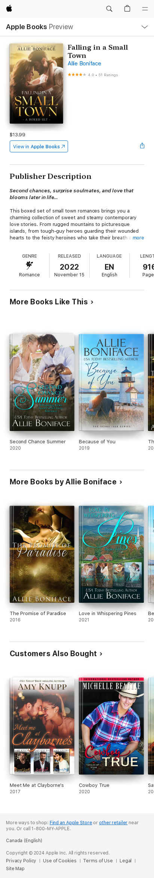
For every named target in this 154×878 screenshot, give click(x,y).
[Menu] (145, 9)
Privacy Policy (21, 860)
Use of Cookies (59, 860)
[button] (109, 9)
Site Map (15, 868)
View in (36, 146)
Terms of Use (98, 860)
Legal (126, 860)
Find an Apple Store (71, 822)
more (139, 238)
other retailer (113, 822)
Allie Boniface (84, 63)
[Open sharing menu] (142, 146)
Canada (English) (24, 840)
